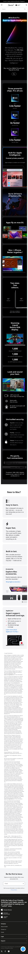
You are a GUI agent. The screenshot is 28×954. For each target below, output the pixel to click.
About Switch (4, 926)
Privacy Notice (14, 890)
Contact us (3, 929)
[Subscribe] (23, 883)
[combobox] (14, 9)
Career (2, 932)
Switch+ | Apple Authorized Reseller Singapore (14, 1)
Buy (14, 74)
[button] (1, 5)
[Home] (14, 5)
